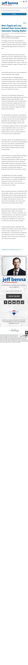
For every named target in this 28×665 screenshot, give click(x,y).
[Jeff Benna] (10, 6)
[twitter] (10, 302)
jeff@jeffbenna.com (14, 323)
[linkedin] (14, 302)
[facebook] (5, 302)
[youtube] (18, 302)
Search (14, 14)
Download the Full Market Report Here (12, 249)
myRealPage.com (14, 331)
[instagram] (22, 302)
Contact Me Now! (14, 296)
